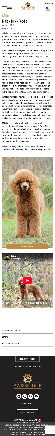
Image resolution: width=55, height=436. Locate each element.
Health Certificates (10, 330)
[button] (7, 8)
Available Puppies (9, 343)
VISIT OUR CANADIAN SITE (26, 420)
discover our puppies (27, 359)
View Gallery (27, 246)
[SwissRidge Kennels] (27, 6)
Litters (5, 337)
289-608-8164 (35, 367)
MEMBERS (48, 3)
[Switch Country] (48, 8)
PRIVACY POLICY (27, 403)
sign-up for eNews (27, 412)
